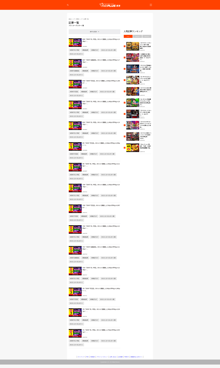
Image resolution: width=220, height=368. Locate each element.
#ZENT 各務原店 (74, 71)
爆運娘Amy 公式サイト (136, 357)
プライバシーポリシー (102, 357)
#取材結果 (85, 50)
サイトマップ (81, 357)
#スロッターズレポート (76, 54)
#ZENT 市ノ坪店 (74, 50)
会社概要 (120, 357)
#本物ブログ (94, 50)
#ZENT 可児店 (74, 91)
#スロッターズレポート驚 (109, 50)
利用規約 (92, 357)
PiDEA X (126, 357)
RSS (87, 357)
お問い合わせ (113, 357)
